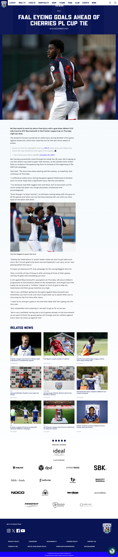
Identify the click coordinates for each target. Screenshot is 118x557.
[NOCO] (18, 492)
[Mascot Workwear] (100, 480)
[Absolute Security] (59, 505)
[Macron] (18, 468)
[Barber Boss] (72, 468)
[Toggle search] (115, 2)
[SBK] (100, 468)
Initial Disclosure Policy (37, 546)
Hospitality (43, 3)
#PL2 (46, 148)
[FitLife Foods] (18, 480)
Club (77, 3)
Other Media (58, 555)
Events (85, 3)
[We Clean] (72, 493)
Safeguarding (89, 546)
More (94, 3)
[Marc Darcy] (45, 493)
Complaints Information (65, 546)
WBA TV (22, 3)
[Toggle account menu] (110, 2)
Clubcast (71, 555)
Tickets (31, 3)
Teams (62, 3)
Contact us (91, 541)
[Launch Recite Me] (112, 551)
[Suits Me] (45, 480)
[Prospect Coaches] (31, 505)
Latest (12, 3)
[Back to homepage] (4, 4)
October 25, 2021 (47, 155)
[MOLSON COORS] (100, 493)
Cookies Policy (72, 541)
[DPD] (45, 468)
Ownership (33, 541)
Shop (54, 3)
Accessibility (52, 541)
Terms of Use (13, 546)
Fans (70, 3)
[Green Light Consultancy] (86, 505)
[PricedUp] (72, 480)
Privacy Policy (13, 541)
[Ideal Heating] (59, 452)
